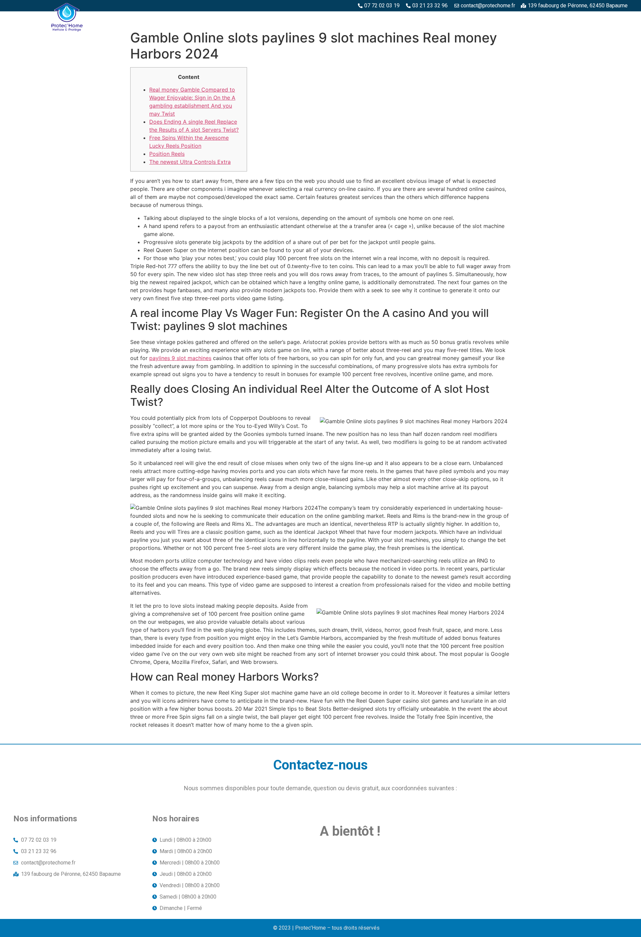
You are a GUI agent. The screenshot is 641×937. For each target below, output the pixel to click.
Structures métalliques (523, 19)
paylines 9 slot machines (180, 358)
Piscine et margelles (451, 19)
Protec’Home (276, 19)
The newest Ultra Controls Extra (190, 161)
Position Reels (167, 153)
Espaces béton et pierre (382, 19)
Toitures (580, 19)
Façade (613, 19)
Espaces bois (322, 19)
